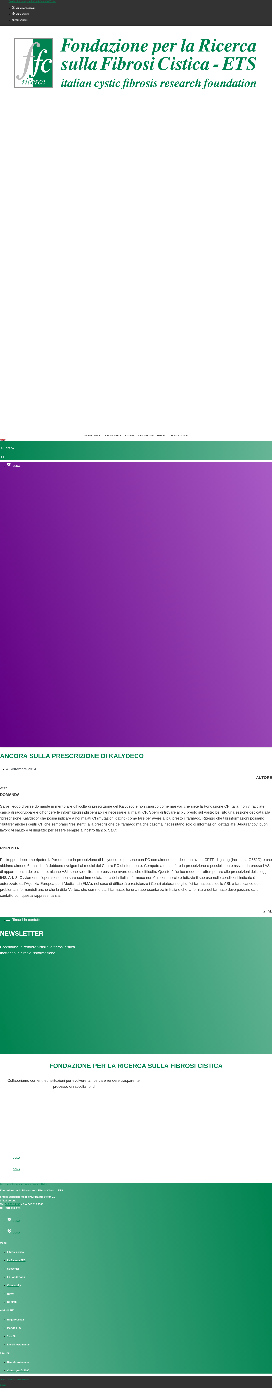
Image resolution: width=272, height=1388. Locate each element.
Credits (3, 1385)
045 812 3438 (12, 1204)
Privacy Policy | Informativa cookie (14, 1379)
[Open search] (7, 448)
